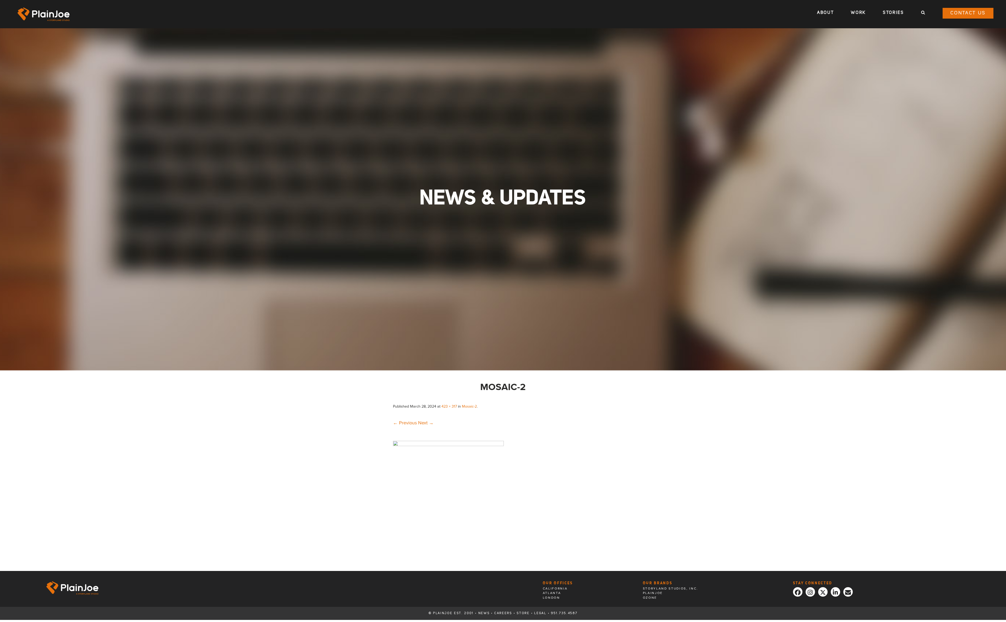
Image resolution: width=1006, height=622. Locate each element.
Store (523, 613)
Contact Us (968, 13)
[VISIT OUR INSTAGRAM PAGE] (810, 592)
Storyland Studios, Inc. (670, 588)
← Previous (405, 423)
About (825, 13)
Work (858, 13)
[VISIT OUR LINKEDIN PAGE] (835, 592)
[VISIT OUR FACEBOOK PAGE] (797, 592)
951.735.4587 (564, 613)
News (484, 613)
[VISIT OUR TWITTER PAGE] (823, 592)
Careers (503, 613)
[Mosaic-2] (448, 444)
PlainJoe (653, 593)
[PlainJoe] (44, 14)
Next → (426, 423)
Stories (893, 13)
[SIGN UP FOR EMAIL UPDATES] (848, 592)
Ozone (650, 597)
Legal (540, 613)
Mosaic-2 (469, 406)
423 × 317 (449, 406)
